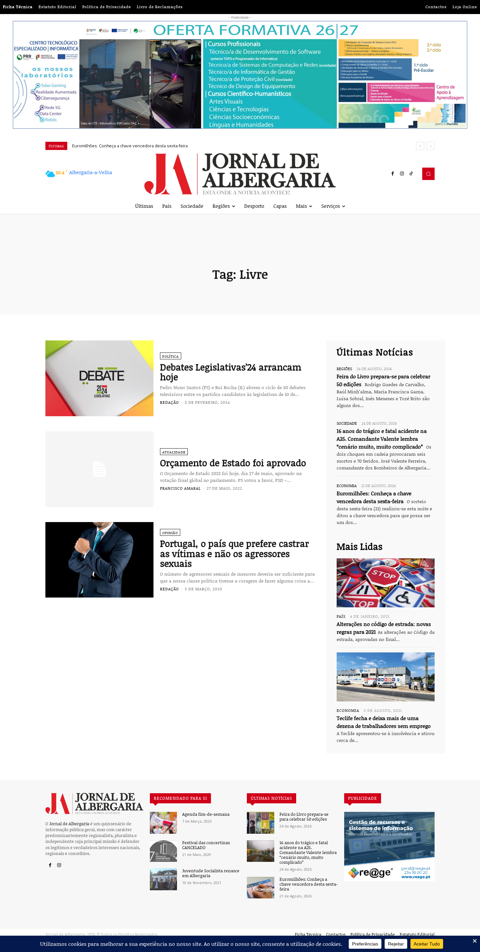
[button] (428, 174)
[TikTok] (411, 173)
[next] (430, 146)
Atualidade (173, 452)
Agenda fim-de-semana (206, 814)
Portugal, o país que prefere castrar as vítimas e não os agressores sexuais (234, 553)
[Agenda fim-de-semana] (163, 823)
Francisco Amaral (180, 488)
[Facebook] (392, 173)
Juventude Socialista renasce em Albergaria (210, 873)
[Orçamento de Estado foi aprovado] (99, 469)
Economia (347, 485)
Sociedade (347, 423)
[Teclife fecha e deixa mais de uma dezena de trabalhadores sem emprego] (386, 676)
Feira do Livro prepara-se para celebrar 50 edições (304, 817)
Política (170, 356)
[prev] (420, 146)
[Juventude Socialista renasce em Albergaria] (163, 879)
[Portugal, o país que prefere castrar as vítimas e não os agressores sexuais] (99, 560)
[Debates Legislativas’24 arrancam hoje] (99, 378)
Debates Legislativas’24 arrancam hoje (230, 372)
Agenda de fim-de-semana (98, 145)
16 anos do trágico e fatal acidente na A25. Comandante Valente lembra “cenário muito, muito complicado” (382, 438)
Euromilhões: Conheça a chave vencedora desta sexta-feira (309, 884)
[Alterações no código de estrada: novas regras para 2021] (386, 582)
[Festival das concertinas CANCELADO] (163, 851)
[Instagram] (402, 173)
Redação (169, 402)
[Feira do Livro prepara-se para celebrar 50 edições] (260, 823)
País (341, 616)
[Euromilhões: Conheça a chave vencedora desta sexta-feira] (260, 888)
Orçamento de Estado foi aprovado (233, 462)
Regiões (344, 368)
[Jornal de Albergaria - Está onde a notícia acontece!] (240, 174)
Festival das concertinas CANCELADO (206, 845)
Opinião (170, 532)
